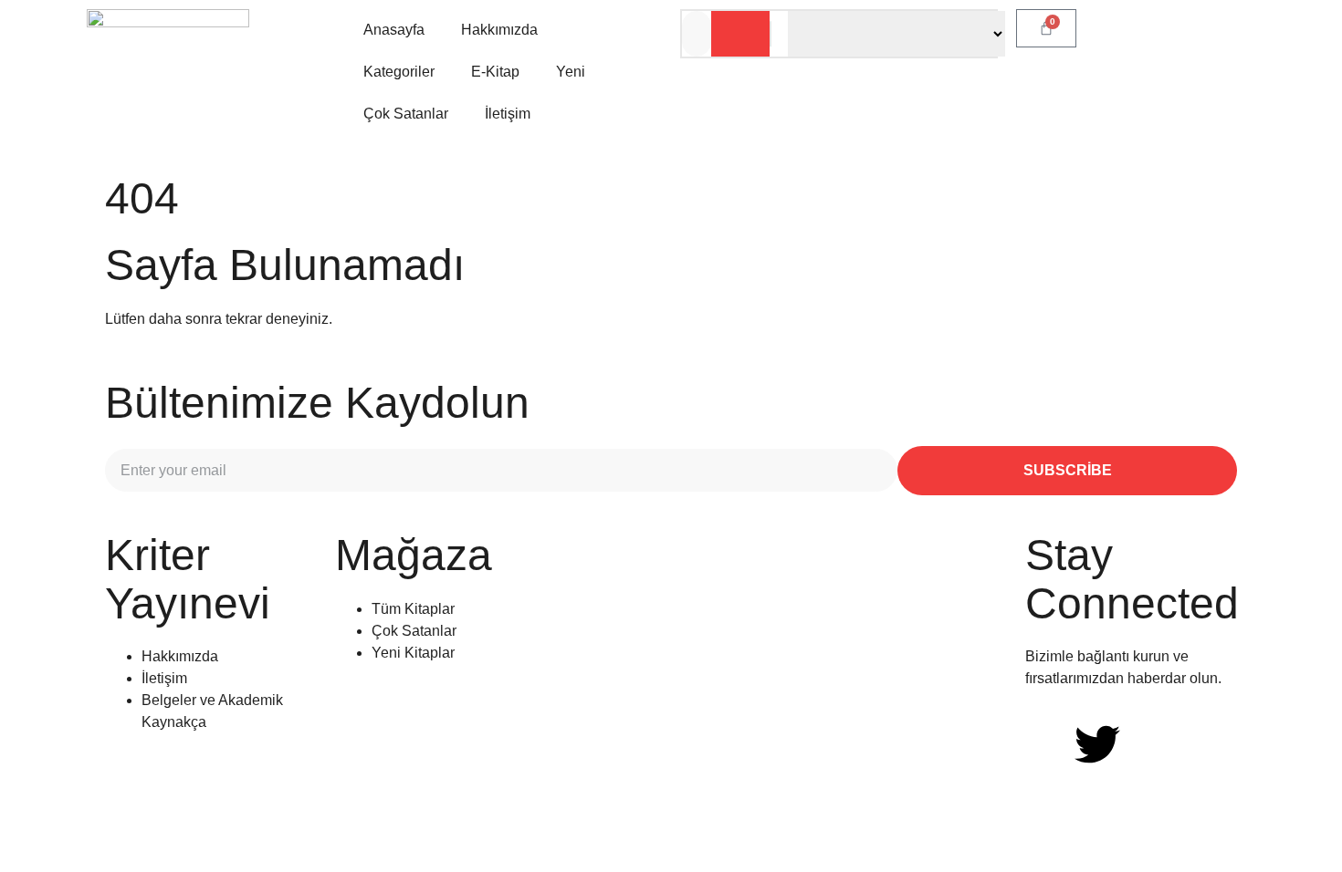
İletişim (507, 113)
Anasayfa (394, 29)
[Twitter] (1097, 744)
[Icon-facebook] (1048, 744)
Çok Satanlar (405, 113)
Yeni (570, 71)
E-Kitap (495, 71)
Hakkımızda (499, 29)
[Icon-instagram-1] (1146, 744)
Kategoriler (399, 71)
